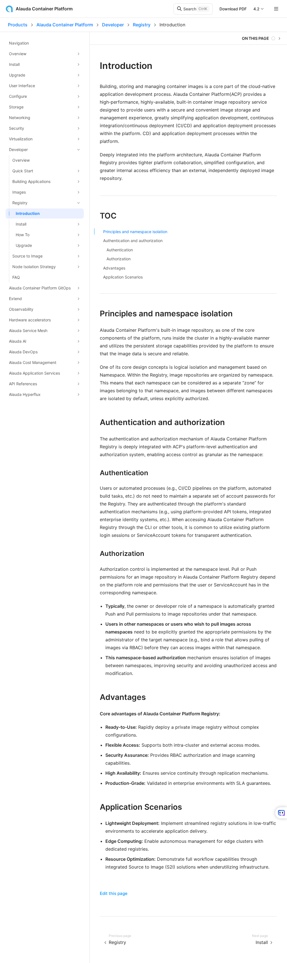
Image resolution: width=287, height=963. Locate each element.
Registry (142, 24)
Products (17, 24)
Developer (113, 24)
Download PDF (233, 8)
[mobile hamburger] (276, 9)
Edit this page (114, 893)
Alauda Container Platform (64, 24)
